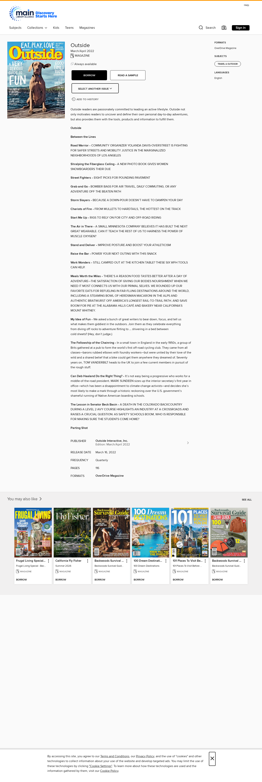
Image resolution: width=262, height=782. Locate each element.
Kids (56, 28)
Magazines (87, 28)
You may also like (23, 499)
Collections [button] (36, 28)
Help (246, 5)
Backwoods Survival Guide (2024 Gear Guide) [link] (227, 561)
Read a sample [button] (128, 75)
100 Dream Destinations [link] (149, 561)
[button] (206, 28)
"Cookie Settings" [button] (100, 766)
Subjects (15, 28)
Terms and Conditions (114, 756)
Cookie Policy (109, 771)
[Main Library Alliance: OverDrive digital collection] (33, 13)
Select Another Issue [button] (94, 89)
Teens (69, 28)
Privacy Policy (145, 756)
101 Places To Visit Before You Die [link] (188, 561)
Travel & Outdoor (228, 64)
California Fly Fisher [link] (68, 561)
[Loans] (224, 28)
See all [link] (247, 499)
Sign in (241, 28)
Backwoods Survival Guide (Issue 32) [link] (110, 561)
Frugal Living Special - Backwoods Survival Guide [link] (31, 561)
